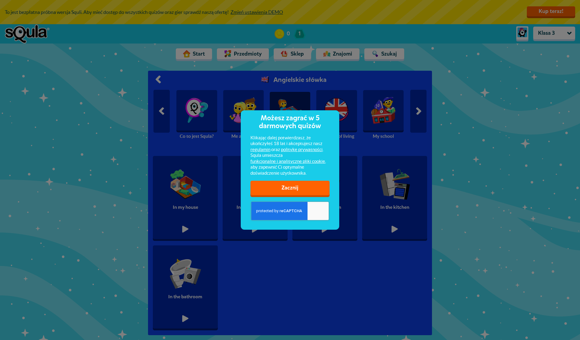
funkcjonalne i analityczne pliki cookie (287, 161)
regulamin (260, 149)
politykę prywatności (302, 149)
